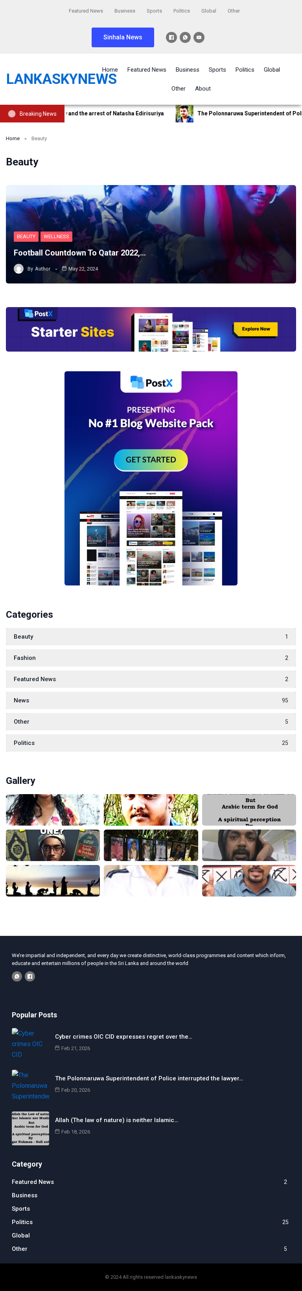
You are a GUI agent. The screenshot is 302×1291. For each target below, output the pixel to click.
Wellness (56, 236)
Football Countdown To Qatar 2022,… (80, 252)
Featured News (86, 11)
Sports (154, 11)
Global (208, 11)
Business (124, 11)
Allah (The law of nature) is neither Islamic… (116, 1120)
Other (234, 11)
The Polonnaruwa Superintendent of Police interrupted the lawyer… (149, 1078)
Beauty (26, 236)
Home (13, 138)
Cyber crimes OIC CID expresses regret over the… (123, 1036)
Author (42, 269)
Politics (181, 11)
